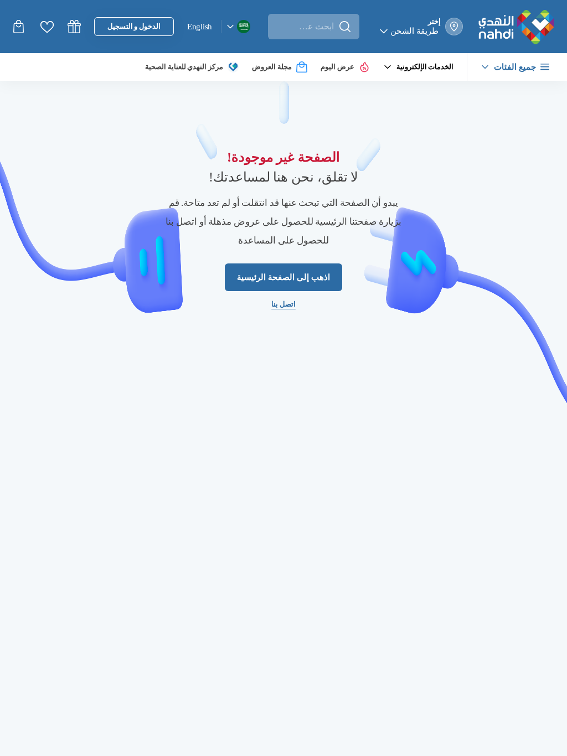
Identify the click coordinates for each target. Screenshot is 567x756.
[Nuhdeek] (74, 26)
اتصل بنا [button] (284, 304)
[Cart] (20, 26)
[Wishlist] (47, 26)
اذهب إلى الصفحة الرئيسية (283, 277)
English (202, 25)
